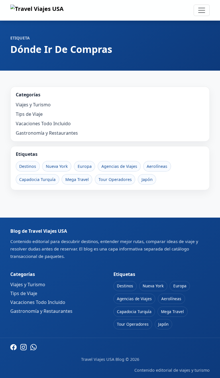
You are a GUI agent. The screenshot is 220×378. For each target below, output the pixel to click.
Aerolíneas (157, 166)
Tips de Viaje (29, 114)
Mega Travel (77, 179)
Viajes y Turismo (33, 105)
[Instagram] (23, 347)
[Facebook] (13, 347)
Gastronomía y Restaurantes (47, 133)
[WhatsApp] (33, 347)
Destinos (27, 166)
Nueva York (57, 166)
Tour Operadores (115, 179)
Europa (85, 166)
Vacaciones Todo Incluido (43, 123)
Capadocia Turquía (37, 179)
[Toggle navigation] (202, 10)
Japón (147, 179)
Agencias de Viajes (119, 166)
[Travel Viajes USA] (37, 10)
